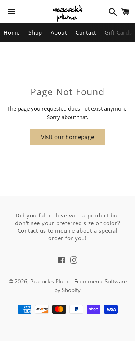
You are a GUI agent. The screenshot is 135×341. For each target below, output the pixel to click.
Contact (86, 32)
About (59, 32)
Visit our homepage (67, 136)
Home (12, 32)
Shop (35, 32)
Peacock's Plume (50, 281)
